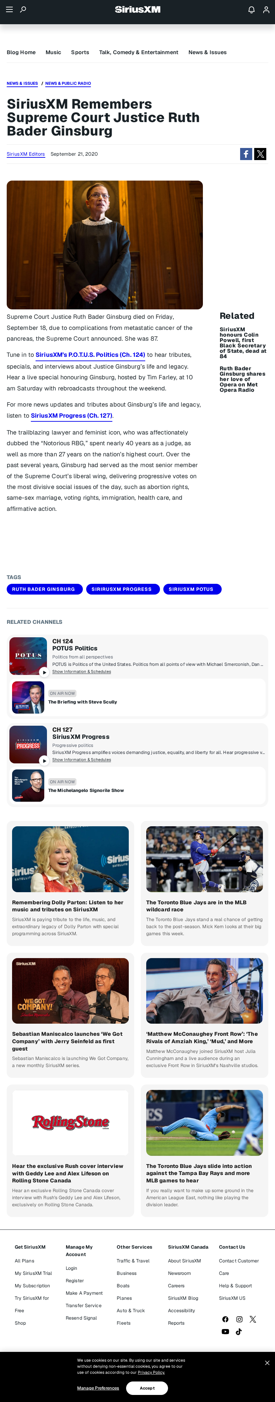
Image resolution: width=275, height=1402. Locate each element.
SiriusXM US (232, 1298)
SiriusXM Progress (81, 737)
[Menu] (9, 9)
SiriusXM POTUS (191, 589)
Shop (20, 1323)
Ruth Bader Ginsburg (43, 589)
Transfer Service (84, 1305)
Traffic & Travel (133, 1261)
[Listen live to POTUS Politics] (28, 656)
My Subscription (32, 1286)
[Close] (267, 1363)
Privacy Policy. (151, 1372)
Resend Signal (81, 1318)
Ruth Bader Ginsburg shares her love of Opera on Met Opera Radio (242, 379)
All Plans (24, 1261)
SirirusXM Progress (122, 589)
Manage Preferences (98, 1388)
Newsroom (179, 1273)
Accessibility (181, 1311)
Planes (124, 1298)
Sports (80, 52)
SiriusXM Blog (183, 1298)
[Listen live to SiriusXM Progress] (28, 744)
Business (126, 1273)
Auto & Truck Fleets (131, 1317)
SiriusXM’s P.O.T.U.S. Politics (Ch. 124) (90, 354)
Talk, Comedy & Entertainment (138, 52)
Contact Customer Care (239, 1267)
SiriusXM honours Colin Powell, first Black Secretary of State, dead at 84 (243, 343)
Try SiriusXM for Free (32, 1304)
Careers (176, 1286)
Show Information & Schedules (81, 671)
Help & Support (235, 1286)
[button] (246, 154)
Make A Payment (84, 1293)
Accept (147, 1388)
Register (75, 1281)
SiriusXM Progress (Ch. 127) (71, 415)
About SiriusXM (184, 1261)
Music (53, 52)
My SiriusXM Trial (33, 1273)
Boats (123, 1286)
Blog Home (21, 52)
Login (71, 1268)
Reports (176, 1323)
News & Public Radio (68, 83)
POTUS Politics (75, 648)
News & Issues (207, 52)
